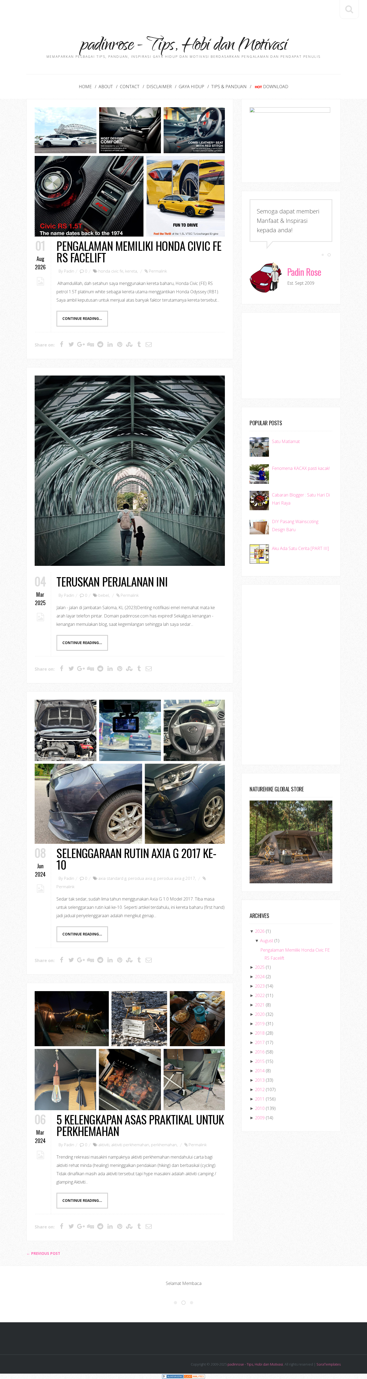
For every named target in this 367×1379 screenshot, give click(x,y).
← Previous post (43, 1253)
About (106, 87)
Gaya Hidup (191, 87)
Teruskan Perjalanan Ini (111, 581)
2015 (260, 1061)
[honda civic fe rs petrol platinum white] (65, 130)
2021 (260, 1005)
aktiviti (103, 1144)
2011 (260, 1099)
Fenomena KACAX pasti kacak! (301, 468)
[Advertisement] (183, 12)
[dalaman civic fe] (194, 130)
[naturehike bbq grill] (130, 1079)
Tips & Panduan (229, 87)
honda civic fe (110, 271)
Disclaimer (159, 87)
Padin (69, 271)
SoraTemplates (328, 1364)
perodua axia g (141, 878)
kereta (131, 271)
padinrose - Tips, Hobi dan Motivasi (255, 1364)
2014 (260, 1071)
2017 (260, 1042)
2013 (260, 1080)
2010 (260, 1108)
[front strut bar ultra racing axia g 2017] (65, 730)
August (266, 941)
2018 (260, 1033)
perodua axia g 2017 (176, 878)
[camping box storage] (139, 1018)
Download (275, 87)
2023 (260, 986)
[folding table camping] (197, 1018)
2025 (260, 967)
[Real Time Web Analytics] (194, 1376)
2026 (260, 931)
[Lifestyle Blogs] (173, 1376)
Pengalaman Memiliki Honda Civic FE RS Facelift (138, 251)
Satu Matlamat (286, 441)
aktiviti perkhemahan (130, 1144)
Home (85, 87)
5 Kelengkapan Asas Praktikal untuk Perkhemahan (140, 1125)
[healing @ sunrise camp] (72, 1018)
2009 (260, 1118)
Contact (129, 87)
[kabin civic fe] (130, 130)
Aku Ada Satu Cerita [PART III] (300, 548)
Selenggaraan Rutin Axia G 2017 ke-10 (136, 858)
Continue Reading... (82, 318)
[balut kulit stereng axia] (194, 730)
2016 (260, 1052)
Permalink (158, 271)
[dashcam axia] (130, 730)
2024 (260, 977)
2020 (260, 1014)
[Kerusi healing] (194, 1079)
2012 (260, 1089)
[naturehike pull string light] (65, 1079)
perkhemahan (164, 1144)
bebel (103, 595)
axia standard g (112, 878)
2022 (260, 995)
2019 (260, 1024)
